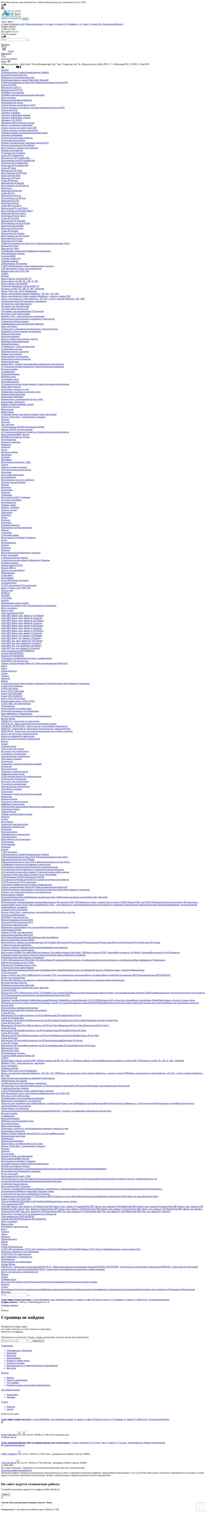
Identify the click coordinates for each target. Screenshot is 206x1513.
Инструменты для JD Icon (13, 198)
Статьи (4, 819)
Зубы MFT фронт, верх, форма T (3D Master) (22, 630)
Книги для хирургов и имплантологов (19, 734)
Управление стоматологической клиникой (21, 764)
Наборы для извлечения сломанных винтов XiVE (25, 143)
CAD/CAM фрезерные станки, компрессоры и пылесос (27, 266)
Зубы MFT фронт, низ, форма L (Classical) (21, 638)
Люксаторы (6, 512)
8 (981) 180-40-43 (9, 1435)
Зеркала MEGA (8, 568)
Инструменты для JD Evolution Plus (18, 160)
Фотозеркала (7, 578)
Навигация (6, 188)
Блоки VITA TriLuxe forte (13, 698)
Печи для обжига (9, 326)
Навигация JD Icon (10, 200)
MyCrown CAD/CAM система (15, 314)
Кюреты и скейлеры (10, 442)
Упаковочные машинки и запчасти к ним (20, 392)
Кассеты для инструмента (13, 482)
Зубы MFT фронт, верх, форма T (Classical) (21, 633)
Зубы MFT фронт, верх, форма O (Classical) (21, 618)
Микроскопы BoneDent (12, 397)
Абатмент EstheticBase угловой (16, 118)
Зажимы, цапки (8, 505)
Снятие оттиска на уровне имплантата (19, 130)
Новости (5, 817)
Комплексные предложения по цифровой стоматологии (28, 319)
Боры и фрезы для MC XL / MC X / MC (19, 281)
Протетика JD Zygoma (11, 241)
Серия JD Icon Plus (10, 218)
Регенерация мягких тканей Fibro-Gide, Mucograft (24, 80)
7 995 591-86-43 (8, 1463)
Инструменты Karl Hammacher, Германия (20, 553)
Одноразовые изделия (11, 349)
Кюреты (5, 485)
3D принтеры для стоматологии (16, 304)
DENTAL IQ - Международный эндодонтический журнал (28, 723)
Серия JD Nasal (8, 168)
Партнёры (11, 1353)
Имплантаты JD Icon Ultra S (14, 208)
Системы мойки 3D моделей (14, 309)
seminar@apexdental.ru (14, 1445)
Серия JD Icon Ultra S (11, 206)
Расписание (20, 779)
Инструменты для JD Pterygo (15, 185)
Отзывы (15, 809)
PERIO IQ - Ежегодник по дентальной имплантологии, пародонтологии (35, 729)
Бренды (4, 741)
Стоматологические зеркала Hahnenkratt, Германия (25, 560)
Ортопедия (6, 766)
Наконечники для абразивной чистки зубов (22, 399)
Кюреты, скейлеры (10, 507)
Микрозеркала (8, 573)
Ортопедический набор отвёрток (17, 138)
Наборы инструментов (12, 150)
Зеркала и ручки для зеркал (14, 467)
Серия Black (7, 575)
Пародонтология (9, 769)
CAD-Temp (6, 598)
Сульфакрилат (8, 371)
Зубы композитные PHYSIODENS (17, 651)
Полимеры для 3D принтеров (15, 306)
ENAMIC (5, 595)
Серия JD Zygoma (9, 231)
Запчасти (5, 422)
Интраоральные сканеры (13, 253)
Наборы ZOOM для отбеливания (17, 429)
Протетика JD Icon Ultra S (13, 216)
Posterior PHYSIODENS (12, 656)
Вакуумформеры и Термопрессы (16, 713)
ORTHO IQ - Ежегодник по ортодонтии (20, 721)
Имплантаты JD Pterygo (12, 183)
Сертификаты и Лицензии (19, 1350)
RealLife (5, 600)
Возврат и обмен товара (18, 1360)
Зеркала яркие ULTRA (12, 565)
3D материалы (8, 706)
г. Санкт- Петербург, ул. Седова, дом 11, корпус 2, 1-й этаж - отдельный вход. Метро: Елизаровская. (83, 1442)
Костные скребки (9, 369)
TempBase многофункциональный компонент (23, 95)
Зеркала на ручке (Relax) (13, 570)
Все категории (10, 852)
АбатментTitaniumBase (12, 135)
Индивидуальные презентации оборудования (28, 1385)
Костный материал (10, 382)
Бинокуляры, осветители (13, 402)
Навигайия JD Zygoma (12, 238)
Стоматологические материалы (48, 366)
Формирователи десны (12, 102)
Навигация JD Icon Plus (12, 226)
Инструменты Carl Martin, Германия (18, 537)
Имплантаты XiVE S (11, 87)
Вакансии (11, 1355)
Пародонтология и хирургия (14, 351)
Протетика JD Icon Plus (12, 228)
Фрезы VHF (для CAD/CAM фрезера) (19, 291)
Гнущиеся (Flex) (8, 583)
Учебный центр (8, 746)
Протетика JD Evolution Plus (14, 163)
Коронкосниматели (10, 525)
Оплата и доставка (16, 1363)
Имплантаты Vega (9, 246)
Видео (12, 811)
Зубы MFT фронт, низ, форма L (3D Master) (21, 635)
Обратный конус (9, 671)
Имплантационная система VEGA (53, 243)
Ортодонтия (7, 761)
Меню (25, 19)
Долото (4, 464)
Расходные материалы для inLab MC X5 (20, 286)
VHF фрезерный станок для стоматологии (21, 268)
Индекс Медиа (8, 718)
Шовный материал (10, 344)
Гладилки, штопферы (11, 500)
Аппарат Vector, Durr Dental (43, 414)
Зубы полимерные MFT (12, 613)
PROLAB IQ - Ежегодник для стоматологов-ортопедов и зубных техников (37, 731)
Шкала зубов (7, 610)
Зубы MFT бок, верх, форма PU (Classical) (21, 643)
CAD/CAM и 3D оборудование (16, 703)
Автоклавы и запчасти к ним (15, 389)
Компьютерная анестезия (13, 394)
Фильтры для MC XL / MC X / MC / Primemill (22, 288)
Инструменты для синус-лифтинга (17, 480)
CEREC (5, 273)
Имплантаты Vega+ (10, 248)
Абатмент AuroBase (10, 112)
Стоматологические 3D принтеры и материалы (23, 301)
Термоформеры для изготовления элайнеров (22, 324)
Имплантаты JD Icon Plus (13, 221)
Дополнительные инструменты (16, 470)
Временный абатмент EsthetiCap (16, 100)
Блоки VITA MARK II (11, 696)
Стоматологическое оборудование (52, 384)
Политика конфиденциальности (16, 1470)
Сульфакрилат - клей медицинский (18, 346)
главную (19, 1331)
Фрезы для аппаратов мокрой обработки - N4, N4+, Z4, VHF (30, 294)
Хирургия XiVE (9, 85)
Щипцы (5, 530)
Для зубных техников (11, 759)
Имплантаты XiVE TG (12, 90)
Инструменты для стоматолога (16, 839)
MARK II (5, 593)
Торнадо (5, 676)
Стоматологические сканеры (15, 321)
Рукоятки (5, 457)
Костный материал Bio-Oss (14, 75)
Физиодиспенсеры (10, 361)
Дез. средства (7, 424)
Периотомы (6, 490)
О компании (7, 1346)
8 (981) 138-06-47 (9, 1454)
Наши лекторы (25, 814)
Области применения (17, 1380)
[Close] (2, 1505)
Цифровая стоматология (38, 251)
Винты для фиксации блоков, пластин (19, 339)
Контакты (6, 847)
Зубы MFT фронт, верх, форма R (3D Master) (22, 620)
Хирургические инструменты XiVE (18, 105)
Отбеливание (7, 842)
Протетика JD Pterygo (11, 190)
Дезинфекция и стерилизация (15, 834)
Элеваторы (6, 495)
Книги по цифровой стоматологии (17, 736)
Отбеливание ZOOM (33, 427)
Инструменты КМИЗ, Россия (15, 434)
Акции (4, 744)
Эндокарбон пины (10, 379)
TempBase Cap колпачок (12, 92)
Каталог (5, 70)
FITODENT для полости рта (14, 661)
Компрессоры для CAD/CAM (15, 271)
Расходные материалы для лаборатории (20, 711)
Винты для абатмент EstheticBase (17, 125)
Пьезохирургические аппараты (16, 359)
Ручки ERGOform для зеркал (15, 580)
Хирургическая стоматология (15, 756)
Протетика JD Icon (10, 203)
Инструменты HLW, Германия (15, 497)
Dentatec (5, 276)
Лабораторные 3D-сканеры (14, 263)
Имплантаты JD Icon (11, 195)
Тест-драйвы (13, 1382)
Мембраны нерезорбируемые (15, 341)
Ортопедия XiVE (9, 110)
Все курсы (18, 749)
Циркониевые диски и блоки (15, 603)
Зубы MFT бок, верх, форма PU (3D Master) (22, 641)
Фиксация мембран (10, 336)
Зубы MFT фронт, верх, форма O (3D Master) (22, 615)
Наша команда (13, 1358)
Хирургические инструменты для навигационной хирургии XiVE (33, 107)
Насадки (5, 419)
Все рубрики (7, 822)
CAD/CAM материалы (12, 686)
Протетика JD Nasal (10, 178)
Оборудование (8, 844)
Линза (4, 668)
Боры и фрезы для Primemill (14, 283)
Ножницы (6, 444)
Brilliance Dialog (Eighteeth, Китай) (17, 404)
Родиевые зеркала (9, 563)
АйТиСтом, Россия (10, 407)
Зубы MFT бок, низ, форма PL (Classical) (20, 648)
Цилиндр (5, 678)
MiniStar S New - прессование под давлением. (23, 316)
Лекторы (11, 1397)
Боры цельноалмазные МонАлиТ (51, 663)
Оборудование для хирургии (15, 356)
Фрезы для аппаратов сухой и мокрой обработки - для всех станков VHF (36, 296)
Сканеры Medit (8, 256)
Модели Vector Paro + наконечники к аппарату (23, 417)
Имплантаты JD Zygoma (12, 233)
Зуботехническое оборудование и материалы (68, 683)
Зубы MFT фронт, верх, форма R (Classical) (21, 623)
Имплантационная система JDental (17, 145)
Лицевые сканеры (9, 261)
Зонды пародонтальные (12, 475)
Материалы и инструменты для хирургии (21, 331)
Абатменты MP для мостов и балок (17, 123)
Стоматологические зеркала (14, 558)
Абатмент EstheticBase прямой (15, 115)
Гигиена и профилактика (39, 658)
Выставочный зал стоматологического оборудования (32, 1365)
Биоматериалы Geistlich (37, 72)
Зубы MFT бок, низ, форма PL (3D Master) (21, 646)
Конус (4, 666)
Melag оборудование (11, 387)
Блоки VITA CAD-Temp (12, 691)
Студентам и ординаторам (13, 754)
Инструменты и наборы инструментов (19, 148)
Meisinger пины (8, 376)
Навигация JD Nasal (10, 175)
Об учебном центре (31, 776)
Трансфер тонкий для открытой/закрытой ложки (24, 133)
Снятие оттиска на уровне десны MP (18, 128)
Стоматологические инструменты (52, 432)
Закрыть (5, 1494)
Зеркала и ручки (9, 510)
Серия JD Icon (8, 193)
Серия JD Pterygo (9, 180)
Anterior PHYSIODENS (12, 653)
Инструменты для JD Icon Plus (15, 223)
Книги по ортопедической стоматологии (20, 739)
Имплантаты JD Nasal (11, 170)
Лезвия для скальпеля (11, 354)
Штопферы (6, 459)
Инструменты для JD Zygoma (15, 236)
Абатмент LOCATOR (11, 120)
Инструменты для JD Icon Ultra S (17, 211)
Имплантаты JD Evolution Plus (15, 158)
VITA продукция (27, 585)
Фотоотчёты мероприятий (41, 806)
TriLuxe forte (7, 590)
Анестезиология (9, 837)
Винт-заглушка (8, 97)
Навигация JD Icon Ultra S (13, 213)
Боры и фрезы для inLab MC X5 (16, 278)
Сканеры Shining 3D (10, 258)
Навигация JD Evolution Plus (14, 165)
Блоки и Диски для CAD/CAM (16, 588)
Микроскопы (7, 409)
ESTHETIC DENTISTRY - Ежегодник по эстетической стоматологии (34, 726)
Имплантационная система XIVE (51, 82)
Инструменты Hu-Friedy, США (16, 462)
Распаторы (6, 454)
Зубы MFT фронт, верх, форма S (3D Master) (22, 625)
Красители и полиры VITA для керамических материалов (28, 605)
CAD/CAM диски (9, 688)
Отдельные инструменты (13, 140)
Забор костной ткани (11, 334)
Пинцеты (5, 447)
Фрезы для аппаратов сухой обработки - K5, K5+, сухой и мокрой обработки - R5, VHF (43, 299)
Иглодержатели (8, 439)
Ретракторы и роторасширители (16, 527)
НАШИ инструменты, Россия (15, 437)
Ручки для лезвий (9, 555)
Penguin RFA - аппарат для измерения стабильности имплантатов (32, 364)
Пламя (4, 673)
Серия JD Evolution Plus (12, 155)
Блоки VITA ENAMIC (11, 693)
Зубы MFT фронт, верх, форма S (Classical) (21, 628)
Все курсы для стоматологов (14, 751)
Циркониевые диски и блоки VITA (18, 701)
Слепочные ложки (10, 535)
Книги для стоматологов (39, 716)
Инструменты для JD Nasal (14, 173)
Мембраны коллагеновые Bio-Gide (17, 77)
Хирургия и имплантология (43, 329)
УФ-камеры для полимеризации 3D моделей (22, 311)
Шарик (4, 681)
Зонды (4, 449)
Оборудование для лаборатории (16, 708)
